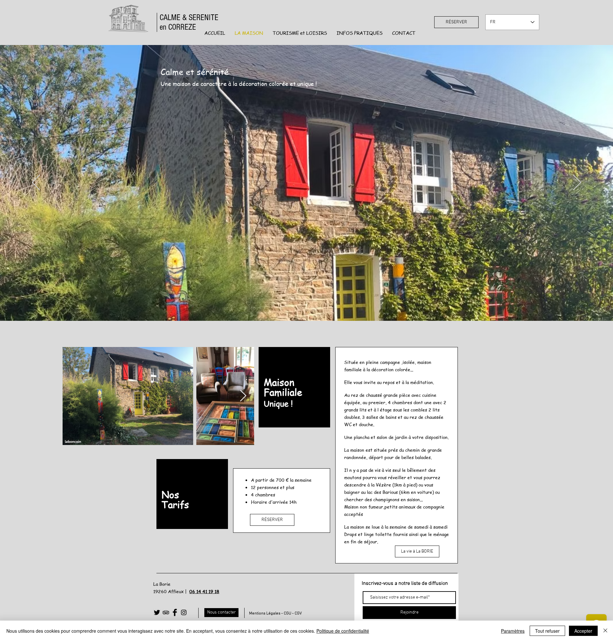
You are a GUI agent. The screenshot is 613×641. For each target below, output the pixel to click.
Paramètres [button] (513, 631)
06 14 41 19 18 (204, 591)
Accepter (583, 631)
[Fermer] (605, 631)
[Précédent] (36, 183)
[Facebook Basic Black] (174, 612)
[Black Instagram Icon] (183, 612)
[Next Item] (243, 396)
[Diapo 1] (306, 305)
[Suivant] (577, 183)
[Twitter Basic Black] (157, 612)
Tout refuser (547, 631)
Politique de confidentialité (342, 631)
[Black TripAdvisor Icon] (166, 612)
